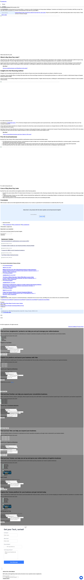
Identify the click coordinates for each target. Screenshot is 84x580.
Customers (5, 9)
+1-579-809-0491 (7, 312)
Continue (2, 379)
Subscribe (42, 216)
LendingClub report (11, 122)
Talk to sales (4, 14)
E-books (12, 305)
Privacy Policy (80, 326)
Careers (2, 305)
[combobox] (9, 349)
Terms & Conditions (72, 326)
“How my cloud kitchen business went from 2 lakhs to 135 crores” (17, 134)
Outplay (21, 303)
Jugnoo (17, 303)
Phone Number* (3, 349)
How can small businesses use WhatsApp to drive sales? (15, 68)
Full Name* (2, 346)
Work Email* (3, 347)
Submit (2, 488)
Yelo (1, 303)
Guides (4, 6)
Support (16, 305)
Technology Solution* (5, 352)
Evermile (14, 303)
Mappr (10, 303)
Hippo (7, 303)
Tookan (4, 303)
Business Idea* (3, 378)
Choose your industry (5, 413)
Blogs (3, 4)
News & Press (21, 305)
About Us (6, 305)
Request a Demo (4, 353)
